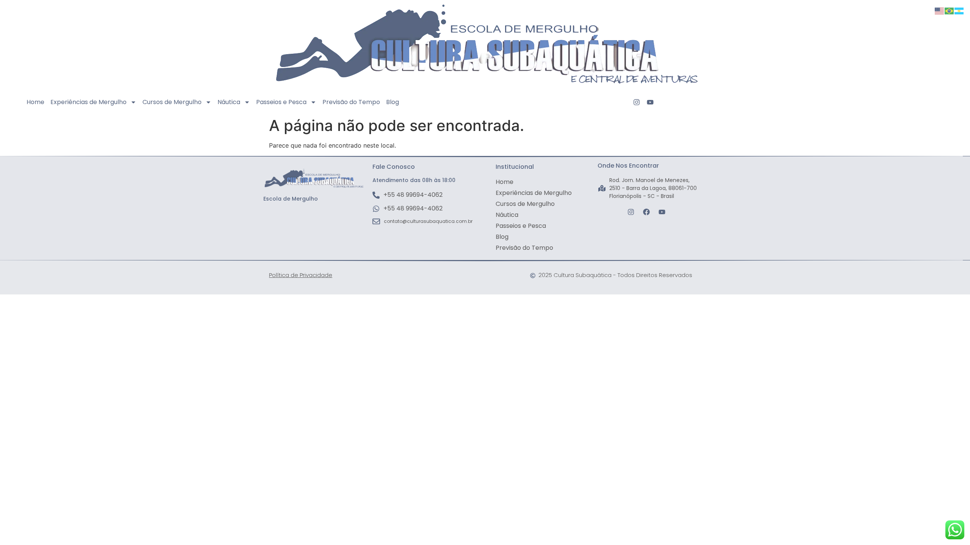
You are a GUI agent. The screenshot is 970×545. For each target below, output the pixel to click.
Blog (392, 102)
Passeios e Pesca (281, 102)
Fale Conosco (393, 166)
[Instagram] (636, 102)
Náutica (228, 102)
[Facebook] (646, 212)
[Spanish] (959, 10)
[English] (940, 10)
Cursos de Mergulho (172, 102)
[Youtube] (650, 102)
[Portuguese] (949, 10)
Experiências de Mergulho (88, 102)
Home (35, 102)
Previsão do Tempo (351, 102)
